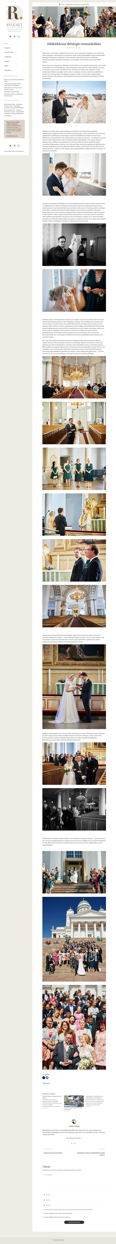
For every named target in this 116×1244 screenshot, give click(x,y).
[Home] (59, 4)
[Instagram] (10, 36)
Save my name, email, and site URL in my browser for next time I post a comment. (68, 1209)
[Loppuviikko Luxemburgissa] (96, 1101)
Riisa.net (14, 25)
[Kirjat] (18, 36)
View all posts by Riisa (74, 1138)
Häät (63, 4)
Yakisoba (9, 115)
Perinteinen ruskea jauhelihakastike (14, 107)
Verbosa (13, 151)
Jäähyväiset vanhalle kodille (11, 91)
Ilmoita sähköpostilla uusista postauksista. (57, 1217)
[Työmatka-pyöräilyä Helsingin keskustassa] (74, 1101)
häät (74, 1143)
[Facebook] (14, 36)
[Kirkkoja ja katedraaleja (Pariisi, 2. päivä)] (53, 1102)
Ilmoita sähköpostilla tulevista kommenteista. (58, 1213)
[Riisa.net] (14, 13)
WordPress (20, 151)
